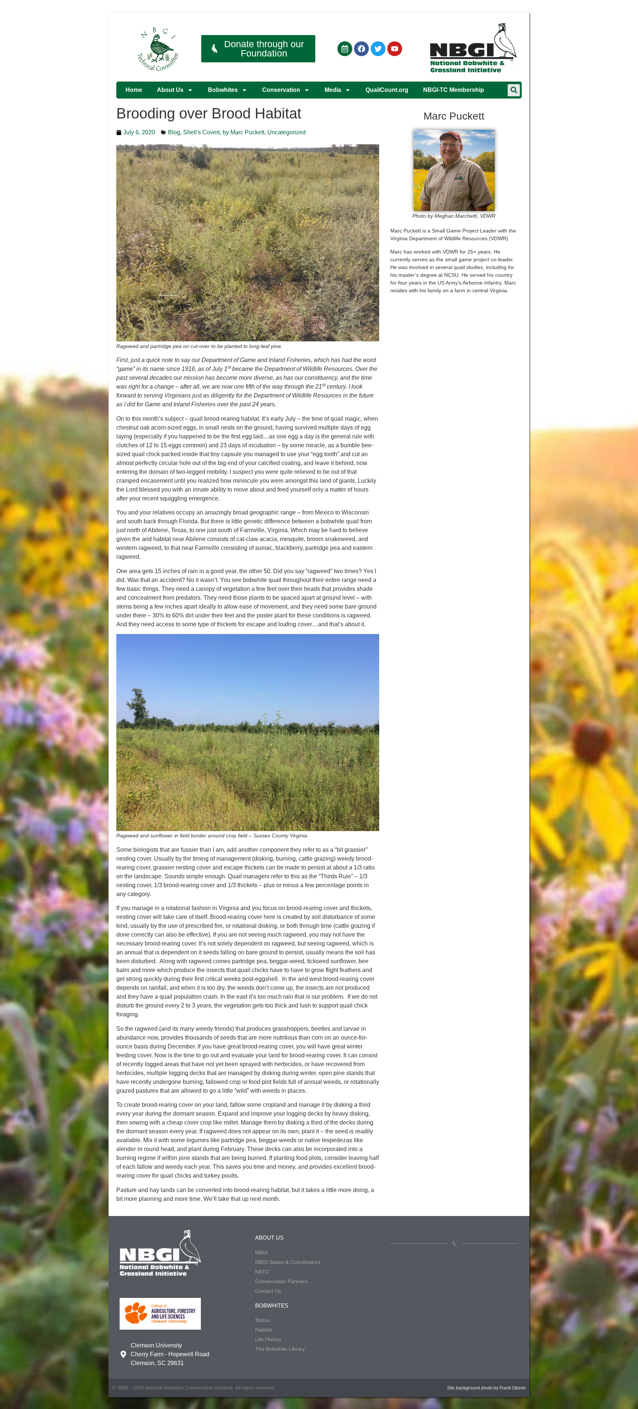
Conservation (281, 90)
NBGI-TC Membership (453, 90)
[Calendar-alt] (344, 48)
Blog (174, 132)
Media (333, 90)
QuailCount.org (387, 90)
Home (134, 90)
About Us (170, 90)
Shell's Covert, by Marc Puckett (223, 132)
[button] (514, 90)
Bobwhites (223, 90)
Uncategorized (286, 132)
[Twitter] (378, 48)
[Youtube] (394, 48)
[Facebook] (361, 48)
